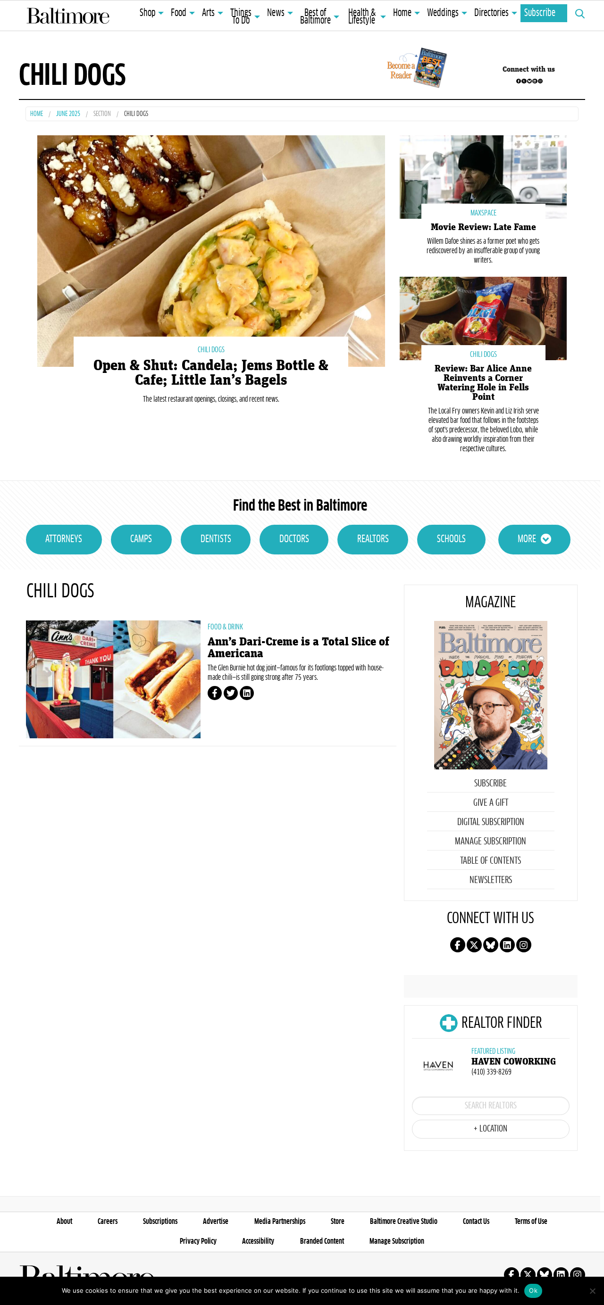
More (527, 539)
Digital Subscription (490, 822)
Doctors (294, 539)
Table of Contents (490, 861)
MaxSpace (483, 213)
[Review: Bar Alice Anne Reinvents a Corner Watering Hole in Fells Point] (483, 317)
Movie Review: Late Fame (483, 227)
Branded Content (322, 1241)
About (64, 1221)
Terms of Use (531, 1221)
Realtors (373, 539)
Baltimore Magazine (67, 15)
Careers (107, 1221)
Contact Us (476, 1221)
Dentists (216, 539)
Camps (141, 539)
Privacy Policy (198, 1241)
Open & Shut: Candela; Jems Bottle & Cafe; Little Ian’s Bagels (210, 373)
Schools (451, 539)
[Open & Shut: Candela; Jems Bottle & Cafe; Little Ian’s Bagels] (211, 250)
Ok (533, 1290)
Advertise (215, 1221)
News (276, 13)
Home (402, 13)
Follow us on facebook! (518, 81)
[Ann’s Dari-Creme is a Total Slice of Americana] (113, 679)
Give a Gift (490, 803)
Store (337, 1221)
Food (178, 13)
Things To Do (241, 16)
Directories (491, 13)
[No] (592, 1291)
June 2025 (68, 114)
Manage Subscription (490, 841)
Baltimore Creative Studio (403, 1221)
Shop (147, 13)
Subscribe (539, 13)
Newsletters (491, 880)
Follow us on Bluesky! (529, 81)
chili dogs (211, 350)
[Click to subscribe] (415, 69)
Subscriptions (160, 1221)
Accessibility (258, 1241)
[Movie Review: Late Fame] (483, 176)
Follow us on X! (523, 81)
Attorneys (63, 539)
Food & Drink (225, 627)
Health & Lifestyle (362, 16)
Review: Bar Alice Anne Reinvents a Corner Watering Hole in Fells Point (483, 383)
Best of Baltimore (315, 16)
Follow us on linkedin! (534, 81)
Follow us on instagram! (540, 81)
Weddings (443, 13)
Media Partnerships (279, 1221)
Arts (208, 13)
